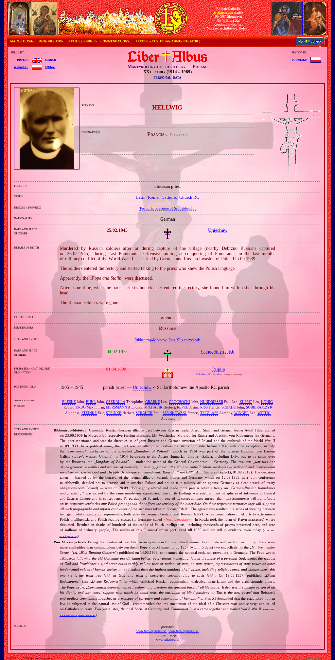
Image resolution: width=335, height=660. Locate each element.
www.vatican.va (68, 615)
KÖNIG (267, 402)
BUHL (91, 402)
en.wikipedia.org (69, 536)
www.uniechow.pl (167, 639)
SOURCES (90, 41)
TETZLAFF (209, 413)
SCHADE (228, 407)
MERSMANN (116, 407)
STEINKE (89, 413)
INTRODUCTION (51, 41)
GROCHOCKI (179, 402)
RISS (204, 407)
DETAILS (72, 41)
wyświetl (21, 67)
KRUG (81, 407)
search (50, 59)
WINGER (241, 413)
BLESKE (69, 402)
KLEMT (245, 402)
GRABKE (152, 402)
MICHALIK (153, 407)
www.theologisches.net (151, 631)
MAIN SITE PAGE (22, 41)
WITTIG (264, 413)
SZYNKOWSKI (174, 413)
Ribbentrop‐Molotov (150, 340)
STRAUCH (144, 413)
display (22, 59)
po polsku (299, 59)
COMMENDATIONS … (116, 41)
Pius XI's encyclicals (184, 340)
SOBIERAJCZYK (259, 407)
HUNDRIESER (211, 402)
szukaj (50, 67)
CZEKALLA (115, 402)
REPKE (182, 407)
